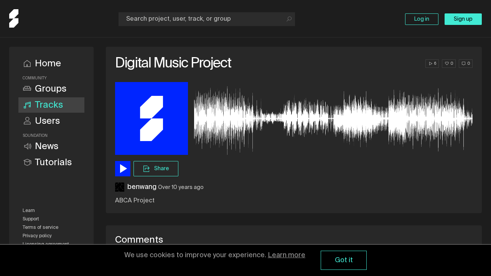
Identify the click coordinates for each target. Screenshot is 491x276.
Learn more (286, 255)
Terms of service (40, 227)
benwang (142, 187)
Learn (29, 211)
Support (31, 219)
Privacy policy (37, 236)
